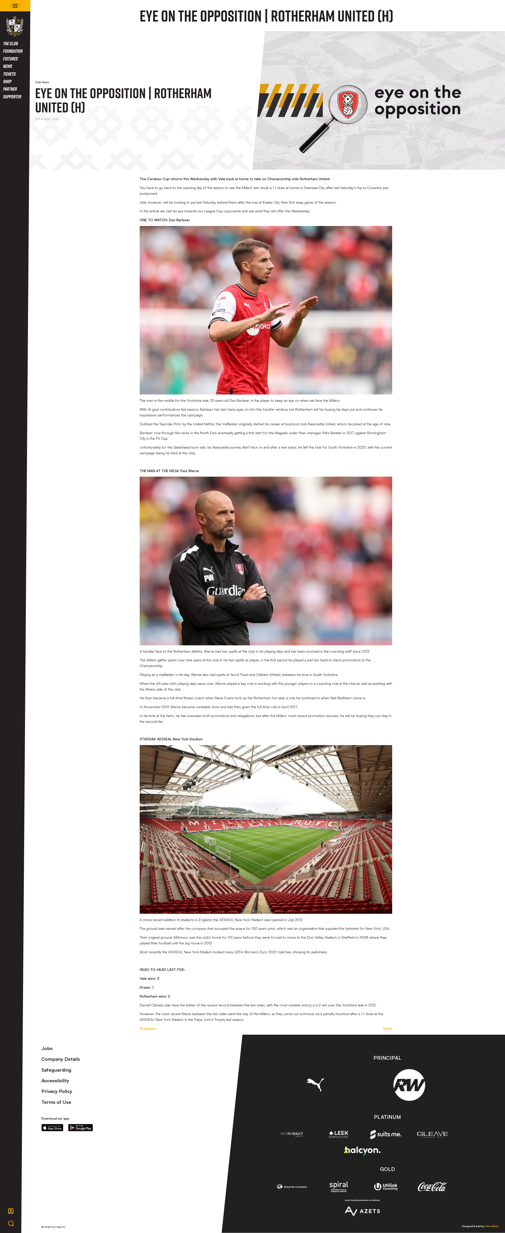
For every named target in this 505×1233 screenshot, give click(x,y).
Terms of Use (56, 1102)
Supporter (12, 96)
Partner (10, 89)
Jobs (47, 1048)
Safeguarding (56, 1070)
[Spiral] (338, 1186)
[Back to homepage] (15, 26)
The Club (10, 43)
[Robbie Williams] (409, 1085)
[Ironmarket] (292, 1134)
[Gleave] (432, 1134)
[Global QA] (292, 1186)
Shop (7, 81)
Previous (147, 1028)
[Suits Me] (385, 1134)
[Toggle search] (11, 1223)
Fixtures (10, 58)
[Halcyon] (362, 1150)
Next (387, 1028)
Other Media (492, 1226)
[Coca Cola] (432, 1186)
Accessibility (55, 1080)
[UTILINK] (385, 1186)
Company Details (60, 1059)
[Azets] (362, 1207)
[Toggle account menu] (10, 1211)
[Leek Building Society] (338, 1134)
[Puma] (315, 1085)
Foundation (12, 51)
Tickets (9, 74)
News (7, 66)
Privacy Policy (56, 1091)
